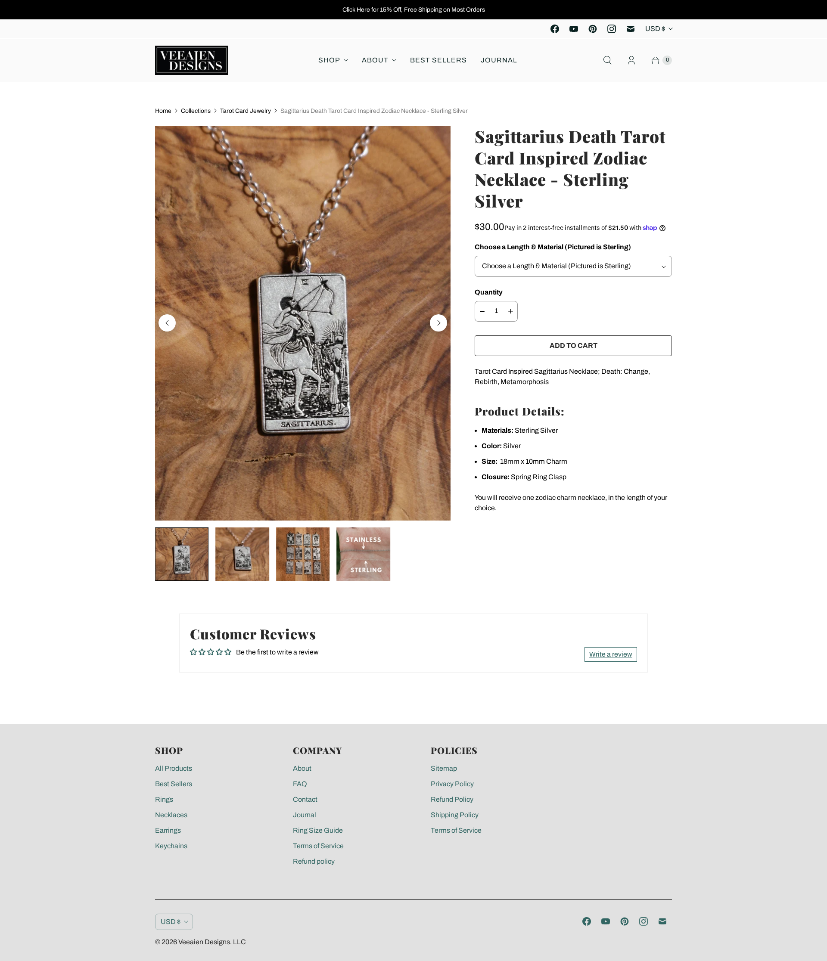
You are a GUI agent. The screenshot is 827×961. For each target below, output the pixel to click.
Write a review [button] (610, 654)
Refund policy (314, 861)
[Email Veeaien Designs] (630, 28)
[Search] (607, 60)
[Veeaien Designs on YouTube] (573, 28)
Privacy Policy (452, 783)
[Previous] (167, 323)
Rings (164, 799)
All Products (173, 768)
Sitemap (444, 768)
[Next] (438, 323)
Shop (329, 60)
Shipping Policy (455, 814)
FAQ (300, 783)
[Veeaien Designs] (191, 60)
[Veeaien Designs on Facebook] (554, 28)
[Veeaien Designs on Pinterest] (592, 28)
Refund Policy (452, 799)
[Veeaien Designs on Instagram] (611, 28)
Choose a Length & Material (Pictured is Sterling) (553, 247)
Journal (499, 60)
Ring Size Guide (318, 830)
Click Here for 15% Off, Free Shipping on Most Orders (413, 9)
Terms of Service (318, 845)
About (375, 60)
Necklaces (171, 814)
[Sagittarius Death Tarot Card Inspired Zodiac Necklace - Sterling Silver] (303, 323)
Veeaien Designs (204, 942)
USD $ (655, 28)
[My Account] (631, 60)
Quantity (489, 292)
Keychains (171, 845)
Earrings (168, 830)
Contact (305, 799)
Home (163, 111)
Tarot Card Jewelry (245, 111)
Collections (196, 111)
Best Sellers (438, 60)
